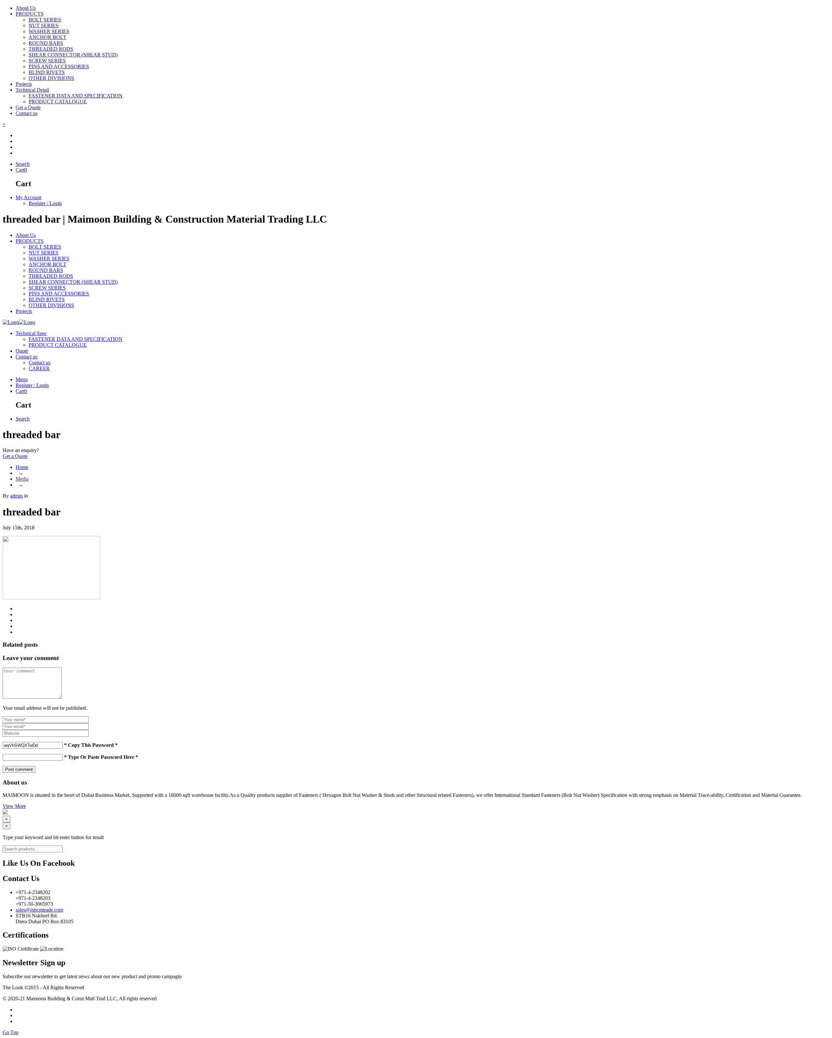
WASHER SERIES (49, 258)
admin (16, 496)
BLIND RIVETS (47, 299)
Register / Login (45, 203)
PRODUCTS (30, 241)
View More (14, 806)
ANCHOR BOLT (47, 264)
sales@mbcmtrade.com (39, 910)
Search (23, 164)
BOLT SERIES (45, 247)
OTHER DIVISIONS (51, 305)
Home (22, 467)
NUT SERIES (43, 252)
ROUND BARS (46, 270)
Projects (24, 311)
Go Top (11, 1032)
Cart (21, 170)
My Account (28, 197)
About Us (26, 235)
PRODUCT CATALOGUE (58, 345)
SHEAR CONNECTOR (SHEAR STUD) (73, 282)
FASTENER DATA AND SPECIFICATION (76, 339)
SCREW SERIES (47, 288)
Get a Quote (15, 456)
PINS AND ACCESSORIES (59, 293)
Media (22, 479)
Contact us (26, 356)
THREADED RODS (51, 276)
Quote (22, 351)
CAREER (39, 368)
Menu (22, 379)
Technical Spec (31, 333)
